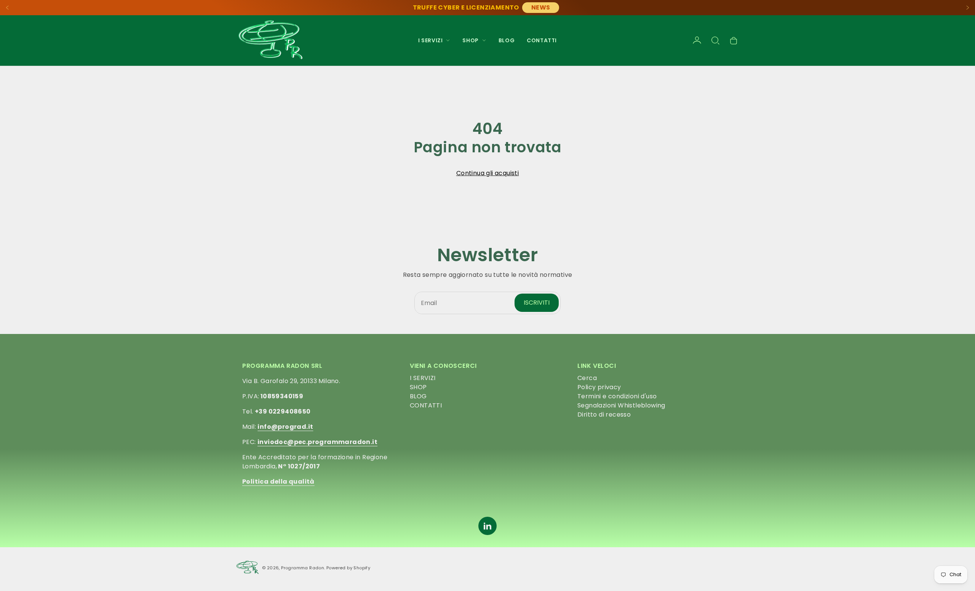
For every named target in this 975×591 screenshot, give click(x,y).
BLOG (507, 40)
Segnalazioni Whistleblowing (621, 405)
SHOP (418, 387)
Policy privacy (599, 387)
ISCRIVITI (537, 302)
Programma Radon (302, 568)
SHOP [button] (470, 40)
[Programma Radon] (270, 40)
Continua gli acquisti (487, 173)
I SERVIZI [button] (430, 40)
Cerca (587, 378)
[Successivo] (967, 7)
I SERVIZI (423, 378)
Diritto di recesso (604, 414)
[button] (715, 40)
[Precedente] (7, 7)
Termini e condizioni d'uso (617, 396)
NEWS (540, 7)
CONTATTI (542, 40)
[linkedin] (487, 526)
